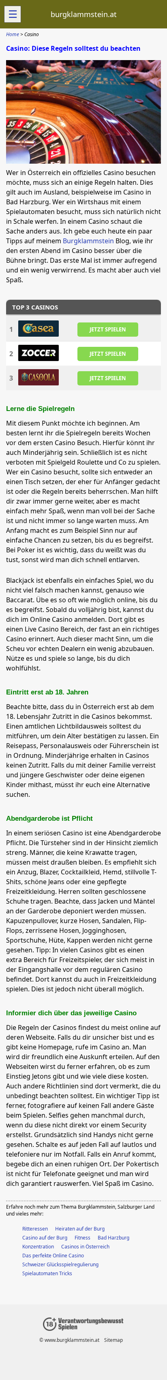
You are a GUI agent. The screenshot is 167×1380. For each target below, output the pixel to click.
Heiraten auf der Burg (80, 1228)
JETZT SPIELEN (108, 329)
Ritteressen (35, 1228)
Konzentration (38, 1246)
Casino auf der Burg (44, 1237)
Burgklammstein (88, 240)
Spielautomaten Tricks (47, 1273)
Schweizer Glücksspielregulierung (60, 1264)
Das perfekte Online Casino (53, 1255)
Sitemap (113, 1340)
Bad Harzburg (113, 1237)
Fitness (82, 1237)
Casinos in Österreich (85, 1246)
